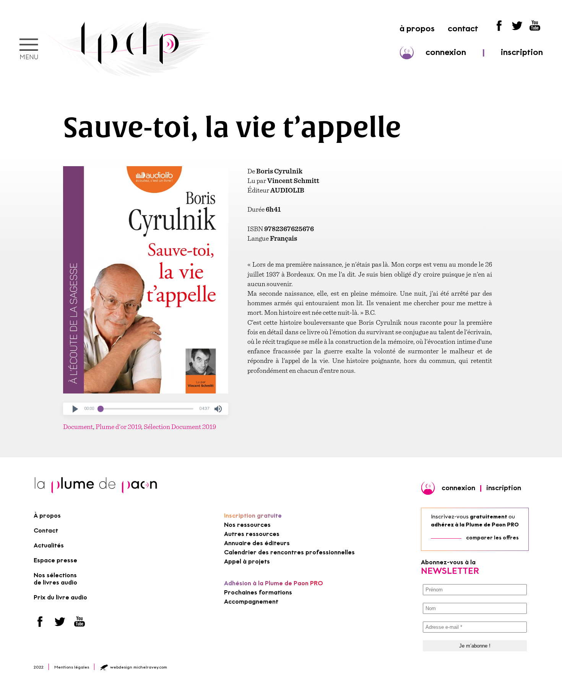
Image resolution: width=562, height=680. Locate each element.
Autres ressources (251, 534)
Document (78, 426)
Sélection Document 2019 (180, 426)
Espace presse (55, 560)
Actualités (49, 545)
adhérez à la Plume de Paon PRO (475, 524)
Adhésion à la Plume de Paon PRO (273, 583)
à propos (417, 28)
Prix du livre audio (60, 597)
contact (463, 28)
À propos (47, 515)
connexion (446, 52)
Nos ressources (247, 524)
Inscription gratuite (253, 515)
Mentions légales (71, 667)
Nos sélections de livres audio (55, 579)
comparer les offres (492, 537)
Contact (46, 530)
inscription (522, 52)
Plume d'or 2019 (118, 426)
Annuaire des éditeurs (257, 543)
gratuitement (488, 516)
